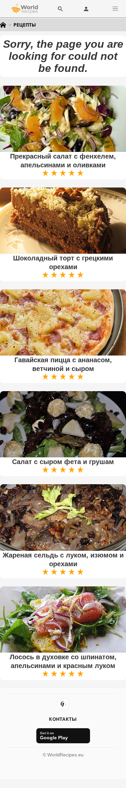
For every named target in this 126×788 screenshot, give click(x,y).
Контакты (63, 719)
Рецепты (24, 25)
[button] (115, 8)
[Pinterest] (63, 704)
